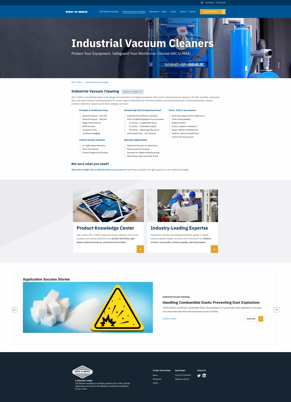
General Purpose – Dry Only (94, 115)
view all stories (169, 319)
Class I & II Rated (90, 149)
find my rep (210, 3)
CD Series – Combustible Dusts (143, 122)
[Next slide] (276, 310)
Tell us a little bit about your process (106, 169)
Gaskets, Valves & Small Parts (185, 133)
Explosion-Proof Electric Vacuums (142, 115)
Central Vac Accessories (183, 137)
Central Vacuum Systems (92, 139)
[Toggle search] (202, 3)
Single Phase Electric (91, 122)
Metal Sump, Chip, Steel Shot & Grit (142, 156)
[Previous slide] (14, 310)
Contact (192, 11)
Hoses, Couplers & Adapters (184, 126)
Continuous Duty (89, 130)
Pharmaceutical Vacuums (138, 149)
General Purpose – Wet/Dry (94, 119)
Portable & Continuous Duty (93, 110)
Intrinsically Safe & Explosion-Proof (142, 110)
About (182, 11)
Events (173, 11)
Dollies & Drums (179, 122)
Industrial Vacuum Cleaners (133, 11)
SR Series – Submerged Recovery (144, 130)
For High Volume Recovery (94, 145)
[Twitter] (199, 375)
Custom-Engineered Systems (95, 152)
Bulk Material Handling (109, 11)
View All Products (132, 92)
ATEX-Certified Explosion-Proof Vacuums (145, 119)
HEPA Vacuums (88, 126)
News (164, 11)
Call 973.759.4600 (183, 375)
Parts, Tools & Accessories (182, 110)
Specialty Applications (135, 139)
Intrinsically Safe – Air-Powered (141, 133)
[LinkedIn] (204, 375)
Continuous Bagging (91, 133)
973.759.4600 (221, 3)
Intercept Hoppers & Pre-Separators (188, 115)
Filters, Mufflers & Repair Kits (185, 130)
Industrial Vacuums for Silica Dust (142, 145)
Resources (153, 11)
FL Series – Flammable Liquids (142, 126)
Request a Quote (182, 379)
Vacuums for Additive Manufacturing (143, 152)
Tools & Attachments (181, 119)
